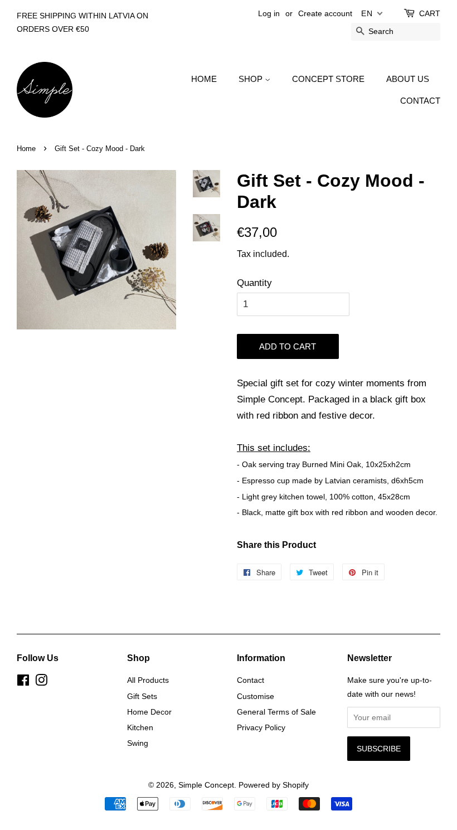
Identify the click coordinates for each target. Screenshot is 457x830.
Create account (325, 13)
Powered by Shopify (274, 784)
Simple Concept (206, 784)
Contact (250, 680)
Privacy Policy (261, 727)
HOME (204, 79)
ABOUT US (407, 79)
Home (26, 148)
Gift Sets (142, 696)
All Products (148, 680)
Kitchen (140, 727)
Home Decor (149, 711)
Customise (255, 696)
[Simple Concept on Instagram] (41, 682)
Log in (269, 13)
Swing (137, 743)
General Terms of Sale (276, 711)
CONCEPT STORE (328, 79)
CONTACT (420, 100)
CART (429, 13)
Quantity (254, 283)
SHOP (252, 79)
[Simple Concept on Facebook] (23, 682)
